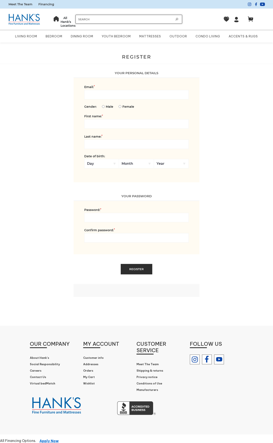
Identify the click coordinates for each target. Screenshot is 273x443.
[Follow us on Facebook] (207, 359)
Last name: (92, 136)
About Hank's (39, 357)
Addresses (90, 364)
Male (109, 107)
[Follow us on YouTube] (219, 359)
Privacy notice (146, 377)
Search (177, 19)
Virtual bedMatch (42, 383)
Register (136, 269)
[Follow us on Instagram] (195, 359)
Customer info (93, 357)
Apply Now (49, 441)
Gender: (90, 107)
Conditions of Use (149, 383)
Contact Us (38, 377)
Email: (89, 87)
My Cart (89, 377)
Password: (92, 210)
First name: (93, 116)
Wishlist (89, 383)
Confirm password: (99, 230)
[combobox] (125, 19)
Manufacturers (147, 389)
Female (128, 107)
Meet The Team (20, 4)
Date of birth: (94, 156)
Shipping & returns (149, 370)
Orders (88, 370)
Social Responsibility (45, 364)
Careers (35, 370)
